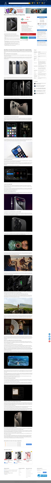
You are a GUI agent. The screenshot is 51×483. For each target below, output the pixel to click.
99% (21, 451)
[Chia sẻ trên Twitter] (23, 40)
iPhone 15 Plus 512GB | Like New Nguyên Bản (28, 460)
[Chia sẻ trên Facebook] (22, 40)
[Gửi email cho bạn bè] (25, 40)
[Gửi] (29, 3)
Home (4, 7)
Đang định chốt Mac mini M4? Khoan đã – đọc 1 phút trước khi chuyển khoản (41, 86)
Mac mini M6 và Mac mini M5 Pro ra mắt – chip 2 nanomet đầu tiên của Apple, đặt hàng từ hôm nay (41, 88)
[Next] (45, 10)
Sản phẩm (7, 7)
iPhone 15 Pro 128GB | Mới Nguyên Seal (8, 460)
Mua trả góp (44, 0)
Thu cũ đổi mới (40, 0)
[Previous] (5, 10)
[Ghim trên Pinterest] (26, 40)
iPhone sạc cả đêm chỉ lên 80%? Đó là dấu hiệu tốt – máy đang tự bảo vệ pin (41, 93)
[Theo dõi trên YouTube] (46, 0)
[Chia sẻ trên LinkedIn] (27, 40)
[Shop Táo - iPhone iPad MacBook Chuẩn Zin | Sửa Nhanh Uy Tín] (6, 3)
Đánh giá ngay (29, 444)
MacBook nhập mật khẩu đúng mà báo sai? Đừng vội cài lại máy (41, 83)
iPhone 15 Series (10, 7)
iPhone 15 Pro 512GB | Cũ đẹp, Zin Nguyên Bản (18, 460)
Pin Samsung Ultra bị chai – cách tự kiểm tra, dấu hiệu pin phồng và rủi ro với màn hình (40, 90)
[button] (5, 31)
